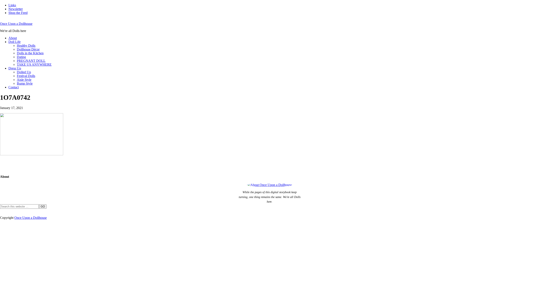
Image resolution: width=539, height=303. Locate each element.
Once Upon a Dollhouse (16, 23)
